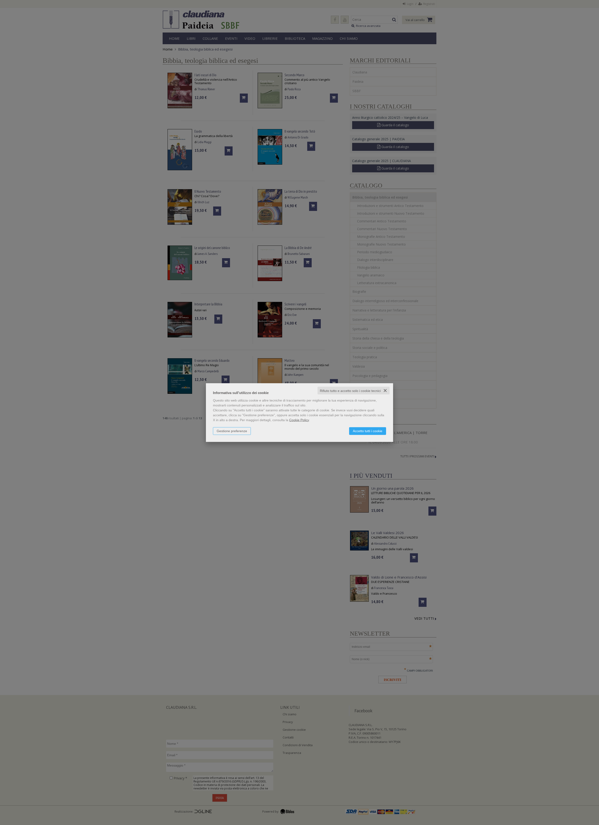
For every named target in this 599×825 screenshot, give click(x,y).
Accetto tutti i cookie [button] (367, 431)
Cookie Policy (299, 420)
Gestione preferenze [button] (232, 431)
